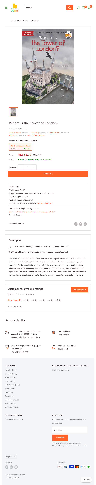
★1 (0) (58, 300)
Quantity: (12, 167)
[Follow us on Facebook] (6, 467)
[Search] (69, 7)
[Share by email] (80, 224)
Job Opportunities (12, 400)
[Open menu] (6, 8)
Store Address (10, 377)
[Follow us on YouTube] (16, 467)
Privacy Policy (63, 446)
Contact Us (9, 396)
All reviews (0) (14, 300)
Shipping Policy (11, 374)
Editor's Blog (10, 381)
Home (12, 21)
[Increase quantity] (33, 167)
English (8, 457)
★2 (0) (50, 300)
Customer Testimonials (14, 419)
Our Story (9, 392)
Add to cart (48, 173)
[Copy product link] (85, 224)
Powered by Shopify (12, 477)
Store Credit (10, 388)
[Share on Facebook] (76, 224)
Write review (80, 289)
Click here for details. (60, 370)
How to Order (10, 370)
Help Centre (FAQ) (12, 385)
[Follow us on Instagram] (11, 467)
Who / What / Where (35, 135)
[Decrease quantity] (20, 167)
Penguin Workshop (44, 203)
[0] (83, 7)
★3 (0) (42, 300)
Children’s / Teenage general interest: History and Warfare (32, 212)
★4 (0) (34, 300)
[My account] (78, 7)
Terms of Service (11, 407)
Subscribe (60, 437)
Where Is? (13, 135)
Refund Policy (10, 403)
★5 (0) (26, 300)
